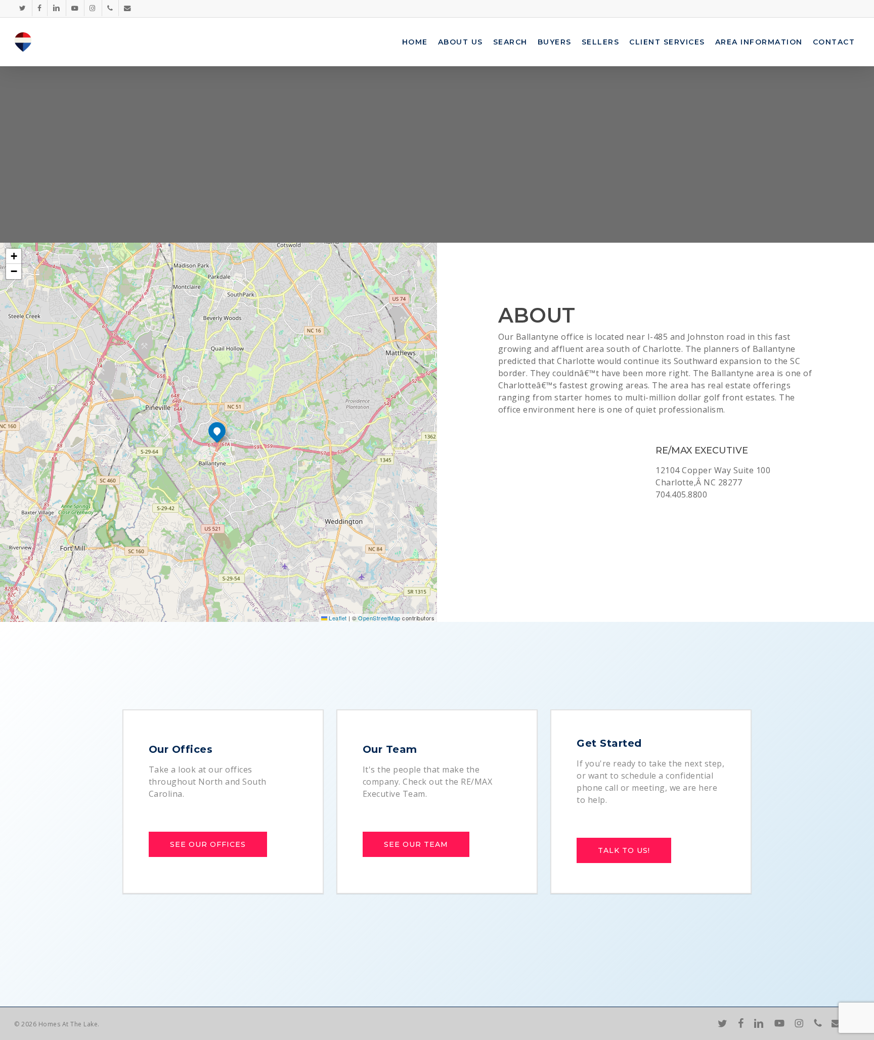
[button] (217, 430)
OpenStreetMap (379, 618)
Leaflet (337, 618)
